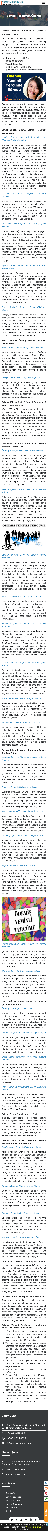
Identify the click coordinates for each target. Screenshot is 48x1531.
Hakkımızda (10, 1507)
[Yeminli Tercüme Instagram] (21, 1520)
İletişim (8, 1511)
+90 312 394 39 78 (16, 1438)
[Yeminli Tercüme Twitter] (26, 1520)
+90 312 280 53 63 (15, 1469)
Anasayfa (9, 1493)
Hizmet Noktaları (13, 1504)
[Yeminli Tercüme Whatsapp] (36, 1520)
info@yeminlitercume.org (18, 1443)
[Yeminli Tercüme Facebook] (17, 1520)
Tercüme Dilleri (12, 1500)
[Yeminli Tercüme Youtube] (31, 1520)
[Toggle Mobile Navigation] (43, 3)
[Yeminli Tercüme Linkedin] (12, 1520)
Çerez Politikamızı (34, 1527)
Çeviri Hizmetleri (12, 1497)
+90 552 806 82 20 (14, 1474)
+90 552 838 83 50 (14, 1433)
